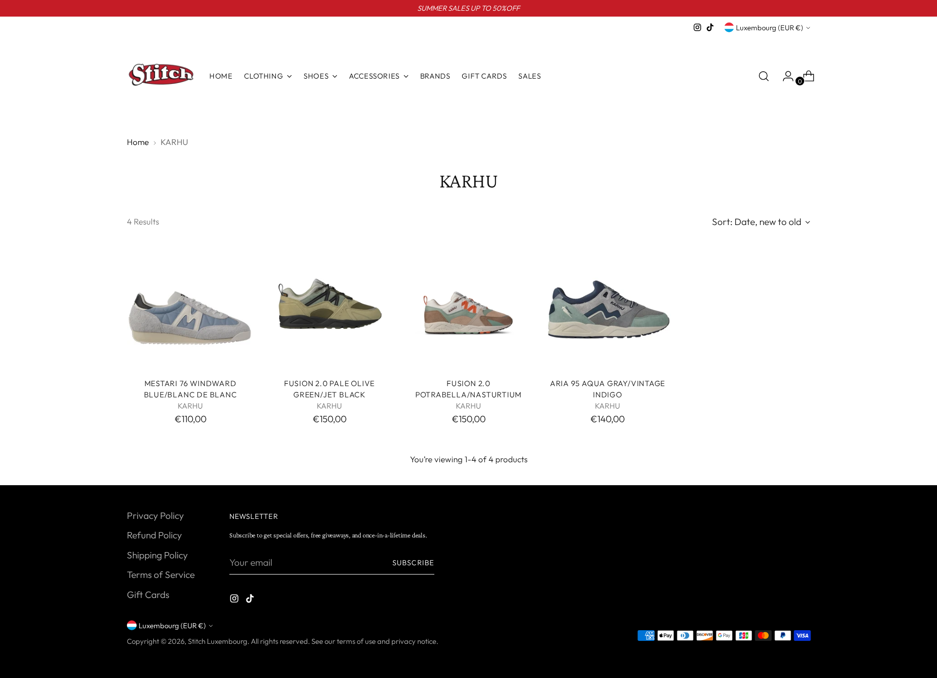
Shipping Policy (157, 555)
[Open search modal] (764, 76)
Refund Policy (154, 535)
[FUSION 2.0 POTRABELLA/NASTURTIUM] (468, 306)
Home (138, 142)
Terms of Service (161, 574)
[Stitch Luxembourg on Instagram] (697, 27)
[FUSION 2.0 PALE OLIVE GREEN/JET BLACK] (329, 306)
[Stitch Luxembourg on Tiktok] (710, 27)
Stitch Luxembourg (217, 641)
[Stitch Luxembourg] (161, 76)
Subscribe (413, 562)
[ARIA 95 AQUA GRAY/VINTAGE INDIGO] (607, 306)
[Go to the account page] (784, 76)
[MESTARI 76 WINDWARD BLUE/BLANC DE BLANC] (190, 306)
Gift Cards (148, 594)
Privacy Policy (155, 515)
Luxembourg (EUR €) (769, 27)
